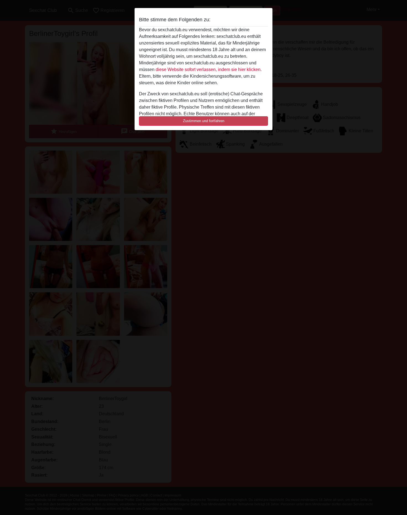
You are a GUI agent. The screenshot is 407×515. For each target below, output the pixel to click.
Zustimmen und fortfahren (203, 121)
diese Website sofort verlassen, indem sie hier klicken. (209, 69)
